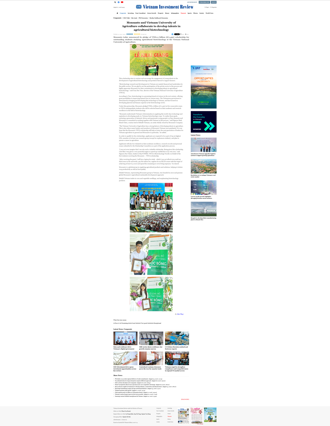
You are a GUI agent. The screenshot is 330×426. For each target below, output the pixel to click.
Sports (190, 13)
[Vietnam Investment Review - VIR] (165, 11)
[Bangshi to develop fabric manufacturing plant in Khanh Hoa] (204, 209)
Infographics (175, 13)
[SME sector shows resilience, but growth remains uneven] (151, 338)
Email (183, 34)
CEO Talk (126, 18)
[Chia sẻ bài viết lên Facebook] (172, 34)
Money (167, 13)
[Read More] (185, 399)
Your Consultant (140, 13)
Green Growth (151, 13)
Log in (214, 2)
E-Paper (207, 7)
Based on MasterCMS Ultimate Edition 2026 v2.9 (125, 422)
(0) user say (143, 34)
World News (209, 13)
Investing (131, 13)
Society (201, 13)
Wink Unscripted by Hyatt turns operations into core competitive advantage (135, 384)
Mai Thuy (180, 314)
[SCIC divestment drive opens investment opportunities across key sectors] (125, 358)
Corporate (123, 13)
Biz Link (134, 18)
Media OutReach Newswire (159, 18)
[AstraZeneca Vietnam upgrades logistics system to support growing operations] (204, 145)
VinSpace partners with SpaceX (123, 390)
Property (160, 13)
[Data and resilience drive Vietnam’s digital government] (125, 338)
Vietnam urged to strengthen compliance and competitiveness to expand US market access (176, 369)
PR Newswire (143, 18)
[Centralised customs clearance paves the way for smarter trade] (151, 358)
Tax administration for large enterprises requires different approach (133, 381)
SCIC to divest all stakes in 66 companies (126, 383)
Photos (195, 13)
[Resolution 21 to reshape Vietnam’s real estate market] (204, 166)
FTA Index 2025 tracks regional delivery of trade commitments (131, 379)
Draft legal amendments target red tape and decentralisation (131, 388)
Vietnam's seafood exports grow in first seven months (129, 394)
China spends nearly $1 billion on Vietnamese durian (129, 392)
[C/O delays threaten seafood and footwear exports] (177, 338)
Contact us (124, 419)
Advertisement (192, 2)
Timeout (183, 13)
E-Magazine (213, 7)
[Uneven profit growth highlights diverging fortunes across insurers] (204, 187)
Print (187, 34)
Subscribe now (204, 2)
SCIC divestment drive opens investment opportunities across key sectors (124, 369)
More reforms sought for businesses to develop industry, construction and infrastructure (138, 386)
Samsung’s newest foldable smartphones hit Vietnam (129, 396)
